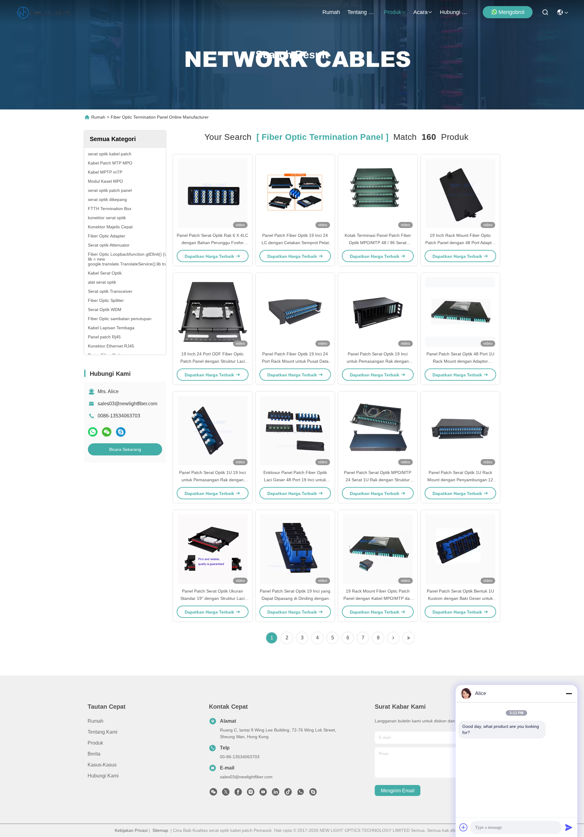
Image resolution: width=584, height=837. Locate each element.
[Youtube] (263, 793)
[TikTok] (288, 793)
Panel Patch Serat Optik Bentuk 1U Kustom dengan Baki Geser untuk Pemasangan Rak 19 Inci (460, 598)
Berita (94, 753)
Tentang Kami (362, 12)
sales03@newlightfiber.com (127, 403)
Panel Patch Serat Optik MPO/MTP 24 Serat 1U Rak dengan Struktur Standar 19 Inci (377, 479)
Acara (420, 12)
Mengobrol (511, 12)
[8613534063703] (300, 793)
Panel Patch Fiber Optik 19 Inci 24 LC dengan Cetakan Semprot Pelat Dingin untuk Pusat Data (295, 242)
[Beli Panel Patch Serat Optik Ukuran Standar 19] (213, 548)
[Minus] (568, 693)
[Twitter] (225, 793)
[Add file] (463, 827)
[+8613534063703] (313, 793)
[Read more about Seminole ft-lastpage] (408, 637)
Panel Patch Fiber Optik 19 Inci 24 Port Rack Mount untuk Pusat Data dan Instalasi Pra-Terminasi (295, 361)
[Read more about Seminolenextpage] (393, 637)
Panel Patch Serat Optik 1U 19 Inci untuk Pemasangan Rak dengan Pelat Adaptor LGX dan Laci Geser (212, 479)
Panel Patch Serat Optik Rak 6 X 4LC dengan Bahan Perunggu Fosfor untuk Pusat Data (212, 242)
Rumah (331, 12)
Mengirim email (398, 790)
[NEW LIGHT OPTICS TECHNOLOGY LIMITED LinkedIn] (275, 793)
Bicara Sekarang (125, 449)
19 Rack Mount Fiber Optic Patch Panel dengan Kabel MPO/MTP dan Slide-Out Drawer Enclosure (377, 598)
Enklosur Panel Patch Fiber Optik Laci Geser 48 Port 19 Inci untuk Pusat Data (295, 479)
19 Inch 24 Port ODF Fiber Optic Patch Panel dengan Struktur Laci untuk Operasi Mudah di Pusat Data (212, 361)
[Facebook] (238, 793)
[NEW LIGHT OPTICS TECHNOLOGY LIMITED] (44, 12)
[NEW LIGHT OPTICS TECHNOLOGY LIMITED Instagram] (250, 793)
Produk (392, 12)
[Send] (569, 827)
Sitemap (160, 830)
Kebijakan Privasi (131, 830)
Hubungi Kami (454, 12)
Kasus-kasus (102, 764)
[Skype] (120, 432)
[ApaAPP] (92, 432)
